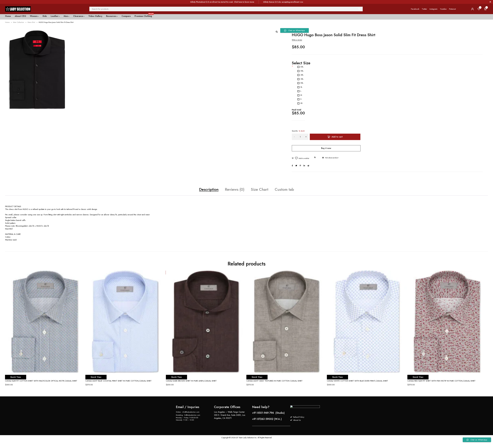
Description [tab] (209, 189)
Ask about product (331, 157)
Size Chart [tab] (259, 189)
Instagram (433, 9)
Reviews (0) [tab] (234, 189)
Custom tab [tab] (284, 189)
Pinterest (452, 9)
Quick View (15, 377)
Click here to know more (244, 2)
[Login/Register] (472, 9)
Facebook (415, 9)
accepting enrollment (290, 2)
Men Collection (18, 22)
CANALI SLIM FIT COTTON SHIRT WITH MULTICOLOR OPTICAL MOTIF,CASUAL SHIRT (41, 380)
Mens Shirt (31, 22)
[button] (276, 31)
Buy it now (326, 148)
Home (7, 22)
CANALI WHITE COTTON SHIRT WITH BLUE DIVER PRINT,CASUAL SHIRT (357, 380)
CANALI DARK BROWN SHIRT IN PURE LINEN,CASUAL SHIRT (191, 380)
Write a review (297, 40)
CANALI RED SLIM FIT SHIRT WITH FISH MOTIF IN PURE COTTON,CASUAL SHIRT (441, 380)
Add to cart (337, 136)
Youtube (443, 9)
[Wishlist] (300, 158)
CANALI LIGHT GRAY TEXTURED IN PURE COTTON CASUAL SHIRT (274, 380)
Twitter (424, 9)
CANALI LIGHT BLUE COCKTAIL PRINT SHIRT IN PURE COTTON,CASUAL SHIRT (118, 380)
